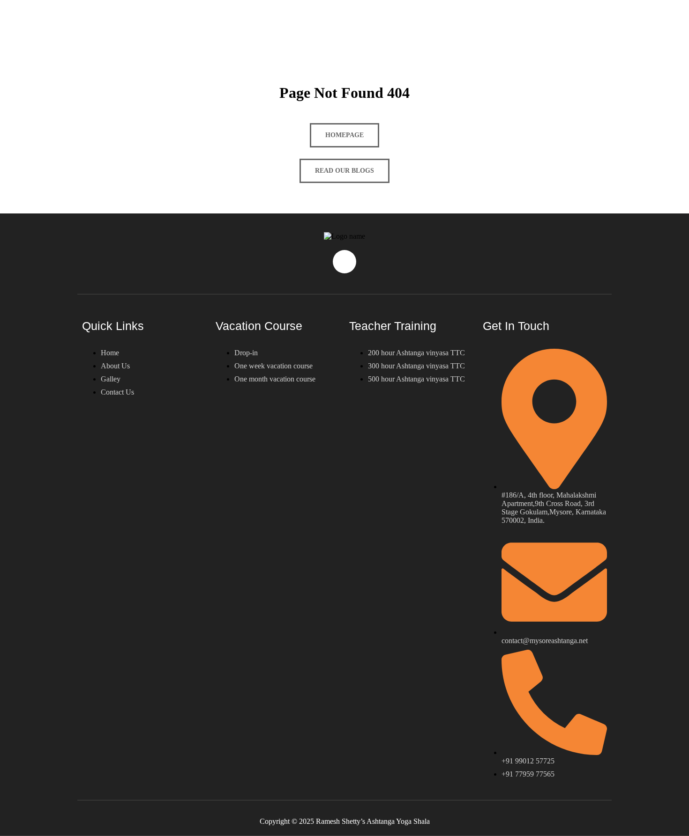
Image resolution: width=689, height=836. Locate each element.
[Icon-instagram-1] (344, 261)
